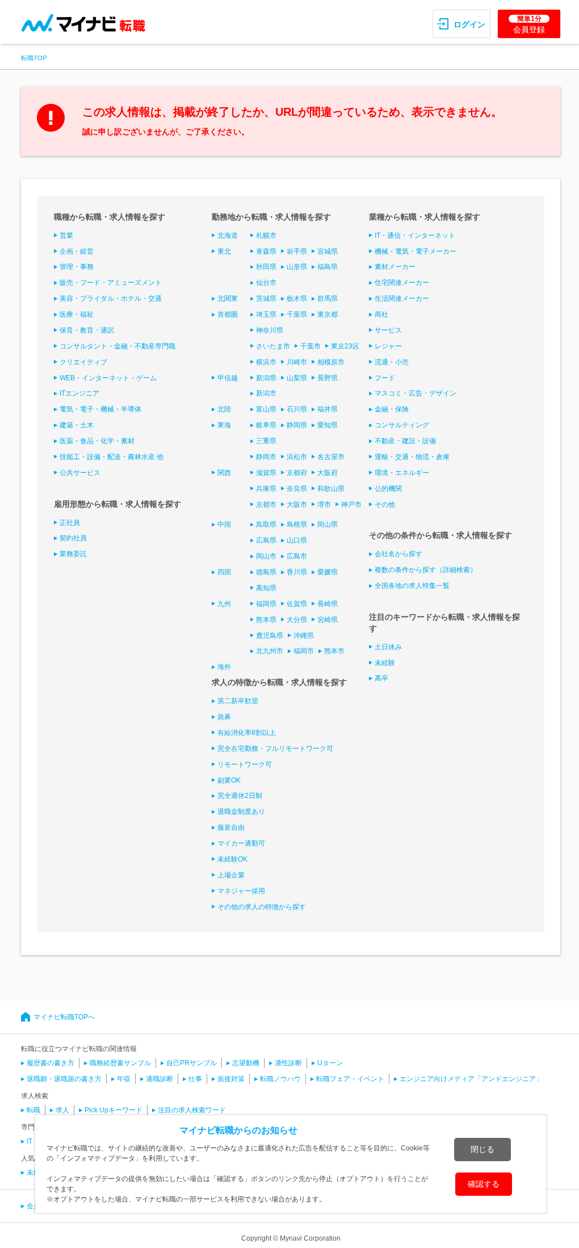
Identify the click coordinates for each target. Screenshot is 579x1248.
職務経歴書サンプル (120, 1063)
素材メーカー (395, 267)
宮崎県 (327, 620)
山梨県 (297, 378)
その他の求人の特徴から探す (261, 907)
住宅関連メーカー (402, 283)
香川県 (297, 572)
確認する (484, 1183)
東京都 (327, 314)
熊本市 (334, 651)
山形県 (297, 267)
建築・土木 (77, 425)
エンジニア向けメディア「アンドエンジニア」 (471, 1079)
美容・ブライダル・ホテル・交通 (111, 298)
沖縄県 (303, 636)
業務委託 (73, 554)
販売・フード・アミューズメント (111, 283)
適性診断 (288, 1063)
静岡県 (297, 425)
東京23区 (345, 346)
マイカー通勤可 (241, 843)
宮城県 (327, 251)
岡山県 (327, 524)
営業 (66, 235)
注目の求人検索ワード (192, 1110)
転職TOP (34, 57)
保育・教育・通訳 (87, 330)
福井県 (327, 409)
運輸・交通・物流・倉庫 (412, 457)
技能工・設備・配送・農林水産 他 (111, 457)
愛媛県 (327, 572)
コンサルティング (402, 425)
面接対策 (231, 1079)
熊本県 (266, 620)
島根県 (297, 524)
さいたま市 (273, 346)
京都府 (297, 473)
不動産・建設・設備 (405, 441)
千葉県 (297, 314)
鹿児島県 (269, 636)
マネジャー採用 (241, 891)
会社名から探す (398, 554)
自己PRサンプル (191, 1063)
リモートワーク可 (244, 764)
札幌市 (266, 235)
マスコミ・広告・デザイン (415, 393)
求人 (62, 1110)
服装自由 (231, 827)
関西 (224, 473)
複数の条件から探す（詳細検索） (426, 570)
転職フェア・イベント (350, 1079)
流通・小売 (392, 362)
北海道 (227, 235)
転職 (33, 1110)
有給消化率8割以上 (246, 733)
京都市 (266, 505)
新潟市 (266, 393)
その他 (385, 505)
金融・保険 (392, 409)
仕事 (195, 1079)
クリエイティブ (83, 362)
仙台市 (266, 283)
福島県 (327, 267)
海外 (224, 667)
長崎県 (327, 604)
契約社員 (73, 538)
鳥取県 (266, 524)
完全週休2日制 (239, 796)
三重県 (266, 441)
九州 (224, 604)
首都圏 (227, 314)
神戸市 (351, 505)
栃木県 (297, 298)
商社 (381, 314)
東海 (224, 425)
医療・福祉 (77, 314)
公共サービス (80, 473)
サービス (388, 330)
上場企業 (231, 875)
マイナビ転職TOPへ (64, 1017)
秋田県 (266, 267)
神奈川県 (269, 330)
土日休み (388, 647)
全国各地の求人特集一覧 (412, 586)
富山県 (266, 409)
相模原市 (331, 362)
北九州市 (269, 651)
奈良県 (297, 489)
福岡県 (266, 604)
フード (385, 378)
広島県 (266, 540)
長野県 (327, 378)
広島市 (297, 556)
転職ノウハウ (280, 1079)
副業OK (229, 780)
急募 (224, 717)
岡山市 (266, 556)
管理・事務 (77, 267)
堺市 (324, 505)
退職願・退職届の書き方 (64, 1079)
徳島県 (266, 572)
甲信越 (227, 378)
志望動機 (245, 1063)
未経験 (385, 663)
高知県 (266, 588)
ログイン (469, 24)
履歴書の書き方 (50, 1063)
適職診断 (159, 1079)
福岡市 (303, 651)
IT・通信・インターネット (415, 235)
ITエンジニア (79, 393)
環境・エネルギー (402, 473)
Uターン (330, 1063)
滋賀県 (266, 473)
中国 (224, 524)
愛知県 (327, 425)
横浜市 (266, 362)
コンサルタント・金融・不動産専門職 (117, 346)
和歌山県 (331, 489)
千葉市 (310, 346)
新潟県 (266, 378)
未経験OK (232, 859)
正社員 (70, 523)
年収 (124, 1079)
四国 (224, 572)
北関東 (227, 298)
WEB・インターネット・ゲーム (108, 378)
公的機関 (388, 489)
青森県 (266, 251)
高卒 (381, 678)
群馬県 (327, 298)
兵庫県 (266, 489)
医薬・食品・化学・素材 (97, 441)
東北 (224, 251)
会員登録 (529, 24)
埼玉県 (266, 314)
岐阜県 (266, 425)
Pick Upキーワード (113, 1110)
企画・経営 (77, 251)
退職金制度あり (241, 812)
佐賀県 (297, 604)
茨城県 (266, 298)
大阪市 (297, 505)
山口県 (297, 540)
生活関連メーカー (402, 298)
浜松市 (297, 457)
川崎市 (297, 362)
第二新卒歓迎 (237, 701)
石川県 (297, 409)
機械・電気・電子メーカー (415, 251)
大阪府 (327, 473)
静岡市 (266, 457)
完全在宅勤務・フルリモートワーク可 (275, 749)
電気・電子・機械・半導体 (100, 409)
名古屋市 (331, 457)
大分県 (297, 620)
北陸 (224, 409)
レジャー (388, 346)
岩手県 (297, 251)
